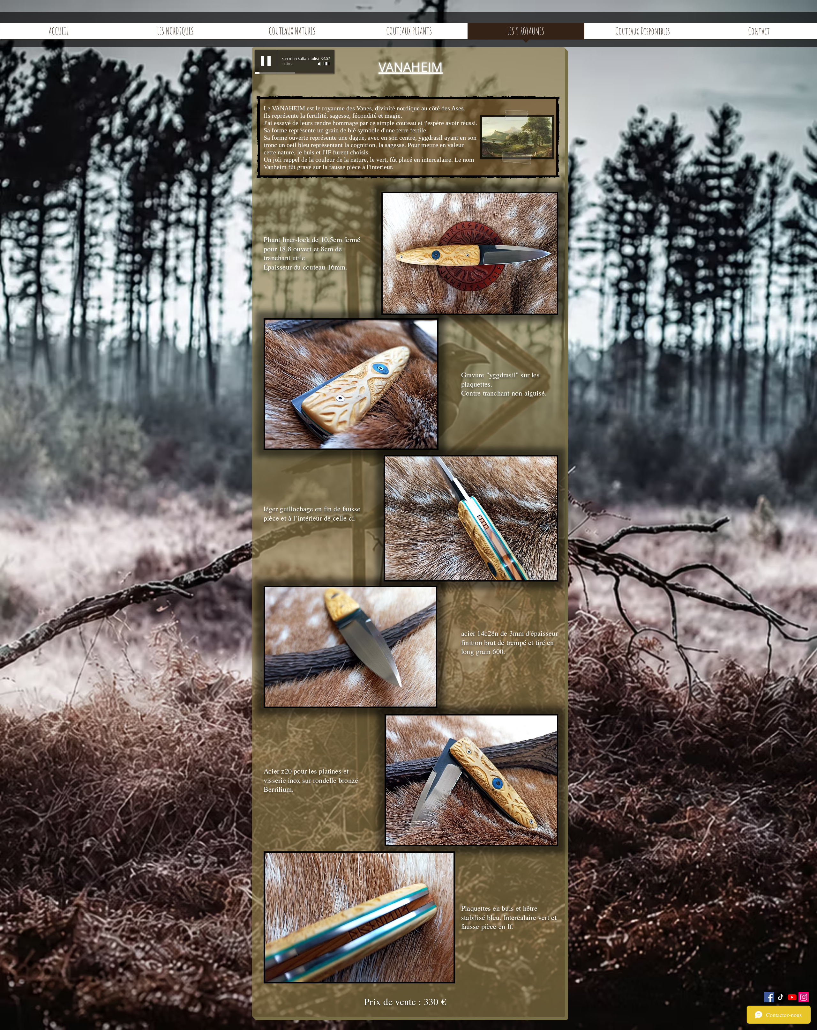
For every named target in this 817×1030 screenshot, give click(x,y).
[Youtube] (792, 997)
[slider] (327, 63)
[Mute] (320, 64)
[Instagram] (803, 997)
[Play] (266, 61)
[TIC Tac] (781, 997)
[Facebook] (769, 997)
